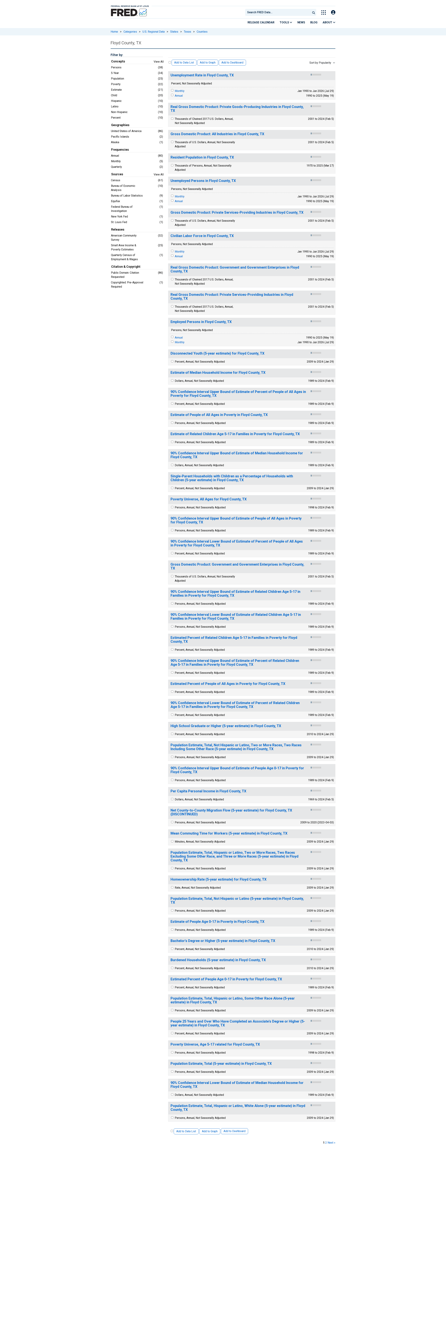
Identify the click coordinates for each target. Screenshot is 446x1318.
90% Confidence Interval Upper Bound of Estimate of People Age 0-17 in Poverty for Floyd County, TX (237, 770)
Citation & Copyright (125, 266)
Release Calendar (261, 22)
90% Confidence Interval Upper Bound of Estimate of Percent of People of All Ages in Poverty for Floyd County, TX (238, 394)
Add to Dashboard (232, 62)
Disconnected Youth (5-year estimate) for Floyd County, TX (217, 353)
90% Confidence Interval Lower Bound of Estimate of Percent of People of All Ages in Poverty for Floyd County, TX (237, 543)
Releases (117, 229)
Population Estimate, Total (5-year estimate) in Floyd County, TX (221, 1064)
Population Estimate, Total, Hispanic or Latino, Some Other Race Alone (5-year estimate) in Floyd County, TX (233, 1000)
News (301, 22)
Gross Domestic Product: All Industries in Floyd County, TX (217, 134)
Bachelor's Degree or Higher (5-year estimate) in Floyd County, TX (223, 941)
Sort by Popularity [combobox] (320, 62)
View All (159, 61)
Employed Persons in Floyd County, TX (201, 322)
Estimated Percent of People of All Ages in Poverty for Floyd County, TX (228, 684)
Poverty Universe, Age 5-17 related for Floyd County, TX (215, 1044)
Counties (202, 31)
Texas (187, 31)
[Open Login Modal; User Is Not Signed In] (333, 12)
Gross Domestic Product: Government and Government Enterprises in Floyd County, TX (237, 566)
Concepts (118, 61)
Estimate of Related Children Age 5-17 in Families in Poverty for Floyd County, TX (235, 434)
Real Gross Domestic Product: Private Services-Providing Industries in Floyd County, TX (232, 297)
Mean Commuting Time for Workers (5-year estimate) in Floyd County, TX (229, 833)
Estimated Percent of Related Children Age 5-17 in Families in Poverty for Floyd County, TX (234, 640)
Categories (130, 31)
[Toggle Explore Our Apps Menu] (323, 12)
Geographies (120, 125)
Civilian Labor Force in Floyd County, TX (202, 236)
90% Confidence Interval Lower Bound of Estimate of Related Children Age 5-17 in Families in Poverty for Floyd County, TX (236, 617)
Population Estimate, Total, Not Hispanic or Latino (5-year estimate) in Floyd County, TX (237, 900)
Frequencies (120, 149)
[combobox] (277, 12)
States (174, 31)
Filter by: (117, 55)
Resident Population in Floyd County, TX (202, 157)
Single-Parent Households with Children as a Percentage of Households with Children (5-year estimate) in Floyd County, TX (232, 478)
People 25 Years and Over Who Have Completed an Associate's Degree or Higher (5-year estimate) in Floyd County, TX (238, 1023)
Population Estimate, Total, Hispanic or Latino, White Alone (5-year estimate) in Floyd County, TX (238, 1108)
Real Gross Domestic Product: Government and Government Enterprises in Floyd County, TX (235, 269)
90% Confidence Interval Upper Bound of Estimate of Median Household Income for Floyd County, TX (237, 455)
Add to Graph (208, 62)
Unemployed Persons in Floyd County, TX (203, 181)
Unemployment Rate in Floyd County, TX (202, 75)
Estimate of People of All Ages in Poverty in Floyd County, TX (219, 415)
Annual (179, 95)
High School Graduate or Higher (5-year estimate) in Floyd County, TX (226, 726)
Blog (313, 22)
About (328, 22)
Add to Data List (184, 62)
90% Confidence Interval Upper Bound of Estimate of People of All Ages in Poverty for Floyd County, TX (236, 520)
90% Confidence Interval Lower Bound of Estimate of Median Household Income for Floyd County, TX (237, 1085)
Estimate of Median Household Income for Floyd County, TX (218, 373)
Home (114, 31)
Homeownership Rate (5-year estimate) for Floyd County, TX (219, 879)
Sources (117, 174)
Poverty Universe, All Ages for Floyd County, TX (209, 499)
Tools (285, 22)
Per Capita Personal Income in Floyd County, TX (208, 791)
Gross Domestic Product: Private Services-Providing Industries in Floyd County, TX (237, 213)
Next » (331, 1142)
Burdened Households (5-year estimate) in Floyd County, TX (218, 960)
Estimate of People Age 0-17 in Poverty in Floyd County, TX (217, 922)
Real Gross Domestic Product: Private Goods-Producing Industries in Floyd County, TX (237, 109)
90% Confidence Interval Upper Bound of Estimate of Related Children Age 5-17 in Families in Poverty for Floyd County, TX (235, 594)
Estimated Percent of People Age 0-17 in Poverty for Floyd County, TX (226, 979)
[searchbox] (278, 12)
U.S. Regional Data (154, 31)
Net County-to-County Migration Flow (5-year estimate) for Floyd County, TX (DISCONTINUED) (231, 812)
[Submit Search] (313, 12)
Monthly (179, 91)
